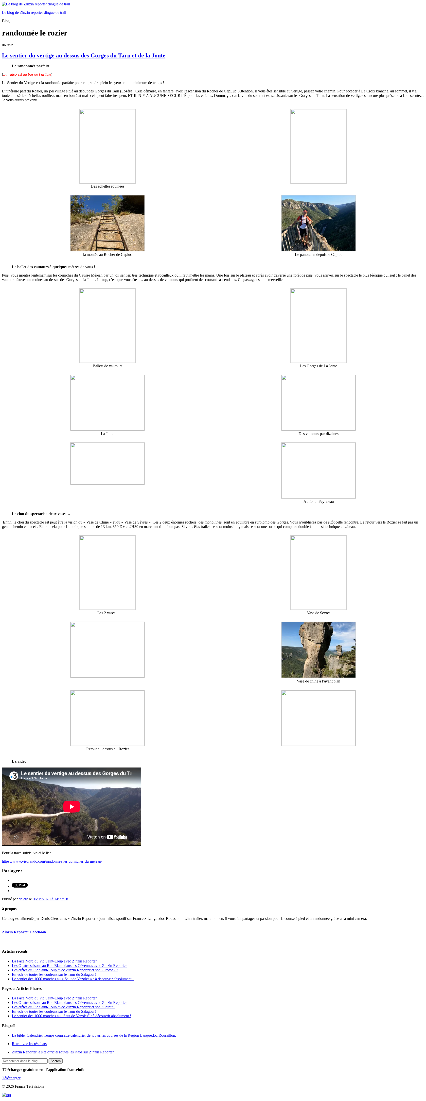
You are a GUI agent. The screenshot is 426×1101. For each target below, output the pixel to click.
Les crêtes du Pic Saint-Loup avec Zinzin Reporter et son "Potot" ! (63, 1007)
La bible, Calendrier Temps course (94, 1035)
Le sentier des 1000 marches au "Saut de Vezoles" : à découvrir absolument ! (71, 1016)
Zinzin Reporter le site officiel (63, 1052)
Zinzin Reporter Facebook (24, 932)
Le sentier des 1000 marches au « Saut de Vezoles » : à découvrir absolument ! (73, 979)
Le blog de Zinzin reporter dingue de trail (34, 12)
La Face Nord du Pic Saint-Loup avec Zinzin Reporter (54, 961)
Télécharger (11, 1078)
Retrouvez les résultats (29, 1044)
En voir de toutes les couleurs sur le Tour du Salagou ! (54, 974)
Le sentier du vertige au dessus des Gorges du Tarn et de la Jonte (83, 55)
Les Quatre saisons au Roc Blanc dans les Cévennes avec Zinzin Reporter (69, 965)
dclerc (23, 899)
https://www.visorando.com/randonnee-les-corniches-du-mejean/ (52, 861)
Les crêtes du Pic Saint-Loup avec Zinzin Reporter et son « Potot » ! (65, 970)
